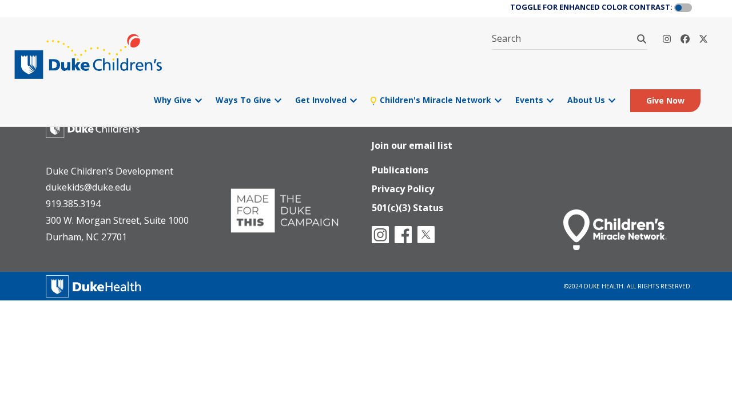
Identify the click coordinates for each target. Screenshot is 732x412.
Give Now (665, 100)
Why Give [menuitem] (178, 99)
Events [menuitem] (534, 99)
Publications (400, 170)
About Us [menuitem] (591, 99)
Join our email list (412, 145)
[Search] (641, 39)
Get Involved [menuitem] (326, 99)
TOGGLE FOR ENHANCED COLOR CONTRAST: (591, 7)
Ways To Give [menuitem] (248, 99)
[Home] (90, 56)
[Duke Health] (94, 284)
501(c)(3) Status (407, 207)
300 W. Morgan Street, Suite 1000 (117, 220)
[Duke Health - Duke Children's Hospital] (104, 132)
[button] (683, 8)
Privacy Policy (403, 189)
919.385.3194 (73, 203)
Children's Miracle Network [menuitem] (439, 99)
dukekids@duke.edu (88, 187)
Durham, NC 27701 (86, 237)
